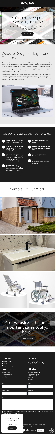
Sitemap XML (35, 424)
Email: (30, 383)
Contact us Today (27, 338)
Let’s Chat (27, 34)
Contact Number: (6, 390)
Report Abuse (42, 424)
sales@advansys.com (8, 364)
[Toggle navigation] (2, 3)
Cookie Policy (12, 424)
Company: (30, 390)
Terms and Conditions (26, 424)
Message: (4, 397)
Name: (4, 383)
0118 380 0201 (27, 29)
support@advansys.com (9, 366)
